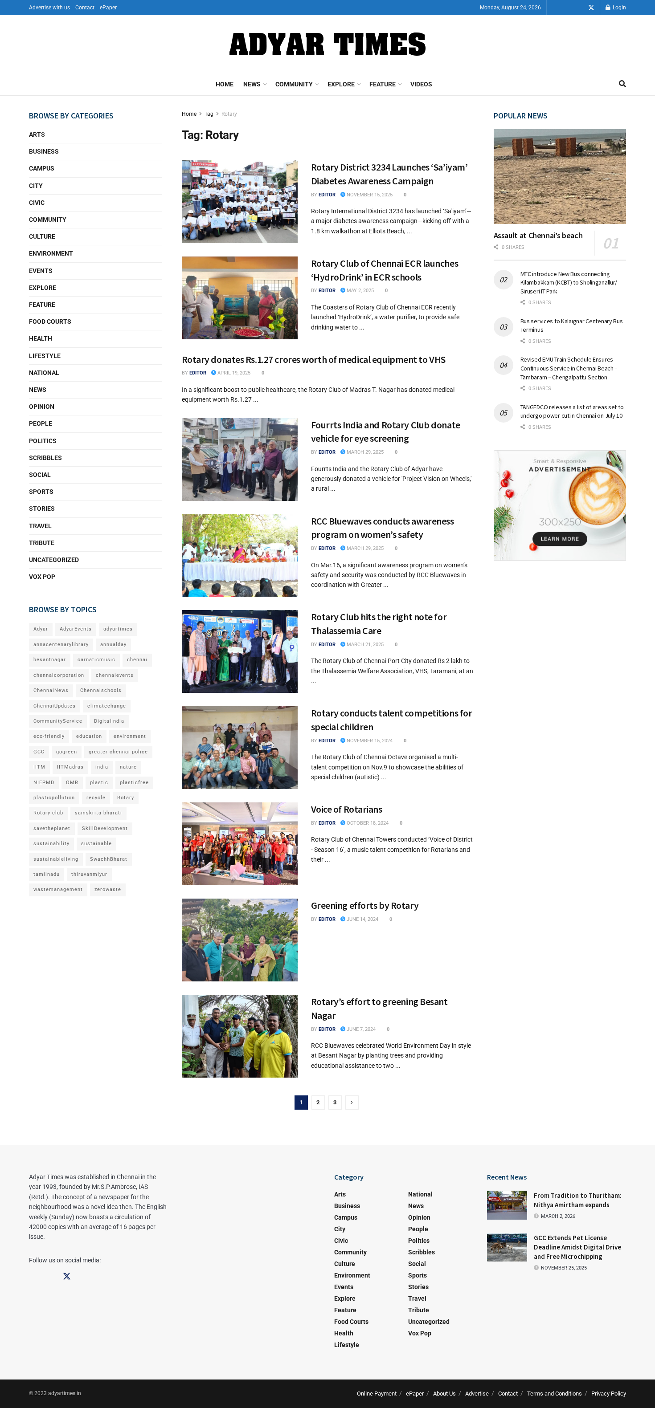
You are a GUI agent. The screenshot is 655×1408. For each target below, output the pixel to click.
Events (41, 270)
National (44, 372)
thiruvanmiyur (89, 874)
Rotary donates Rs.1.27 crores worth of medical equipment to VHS (314, 359)
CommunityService (57, 721)
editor (327, 195)
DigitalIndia (109, 721)
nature (128, 767)
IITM (39, 767)
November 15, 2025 (369, 195)
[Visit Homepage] (327, 44)
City (36, 185)
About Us (444, 1393)
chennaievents (115, 675)
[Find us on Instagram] (579, 8)
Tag (209, 114)
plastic (99, 782)
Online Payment (377, 1393)
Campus (41, 168)
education (89, 736)
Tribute (41, 542)
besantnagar (49, 660)
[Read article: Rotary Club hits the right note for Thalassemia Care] (240, 651)
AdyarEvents (76, 629)
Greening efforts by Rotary (365, 905)
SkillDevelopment (105, 828)
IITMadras (70, 767)
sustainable (96, 843)
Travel (40, 525)
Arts (37, 134)
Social (40, 474)
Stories (42, 508)
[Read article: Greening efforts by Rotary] (240, 940)
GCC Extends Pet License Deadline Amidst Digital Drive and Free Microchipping (577, 1247)
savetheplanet (51, 828)
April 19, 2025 (233, 373)
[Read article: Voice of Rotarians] (240, 843)
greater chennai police (118, 752)
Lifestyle (45, 355)
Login (618, 7)
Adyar (40, 629)
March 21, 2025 (364, 644)
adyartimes (118, 629)
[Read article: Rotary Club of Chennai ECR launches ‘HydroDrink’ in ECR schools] (240, 297)
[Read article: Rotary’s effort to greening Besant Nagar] (240, 1036)
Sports (41, 491)
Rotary (229, 114)
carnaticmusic (96, 660)
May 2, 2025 (359, 290)
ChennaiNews (51, 690)
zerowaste (107, 889)
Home (224, 84)
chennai (137, 660)
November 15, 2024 (369, 741)
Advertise (477, 1393)
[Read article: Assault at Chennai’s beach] (560, 176)
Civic (37, 202)
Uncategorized (54, 559)
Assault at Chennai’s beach (538, 235)
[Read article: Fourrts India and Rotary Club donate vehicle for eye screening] (240, 459)
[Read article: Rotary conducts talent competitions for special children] (240, 747)
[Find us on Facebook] (566, 8)
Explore (341, 84)
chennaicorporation (58, 675)
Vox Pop (42, 576)
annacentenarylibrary (61, 644)
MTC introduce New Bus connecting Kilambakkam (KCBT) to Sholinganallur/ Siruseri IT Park (569, 282)
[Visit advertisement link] (560, 505)
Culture (42, 236)
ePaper (108, 7)
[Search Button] (622, 84)
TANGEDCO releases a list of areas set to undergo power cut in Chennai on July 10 (572, 411)
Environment (51, 253)
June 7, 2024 (360, 1029)
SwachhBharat (108, 859)
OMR (72, 782)
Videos (421, 84)
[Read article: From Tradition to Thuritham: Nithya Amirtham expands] (507, 1205)
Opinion (41, 406)
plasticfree (134, 782)
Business (44, 151)
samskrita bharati (98, 813)
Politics (43, 440)
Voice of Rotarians (346, 809)
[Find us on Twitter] (591, 8)
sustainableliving (55, 859)
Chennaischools (101, 690)
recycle (96, 798)
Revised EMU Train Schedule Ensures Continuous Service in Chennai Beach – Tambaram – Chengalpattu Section (569, 368)
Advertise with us (49, 7)
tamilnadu (46, 874)
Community (294, 84)
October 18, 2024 (367, 823)
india (101, 767)
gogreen (66, 752)
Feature (382, 84)
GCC (39, 752)
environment (130, 736)
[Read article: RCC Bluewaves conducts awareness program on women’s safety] (240, 555)
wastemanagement (58, 889)
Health (40, 338)
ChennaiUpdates (54, 706)
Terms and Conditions (554, 1393)
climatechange (106, 706)
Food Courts (50, 321)
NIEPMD (43, 782)
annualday (113, 644)
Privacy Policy (608, 1393)
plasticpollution (54, 798)
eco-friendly (49, 736)
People (40, 423)
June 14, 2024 (361, 919)
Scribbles (45, 457)
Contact (84, 7)
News (252, 84)
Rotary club (48, 813)
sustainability (51, 843)
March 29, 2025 (364, 452)
